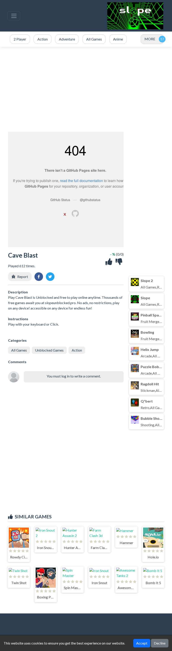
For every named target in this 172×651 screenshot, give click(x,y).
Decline (160, 643)
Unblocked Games (49, 350)
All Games (19, 350)
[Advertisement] (86, 89)
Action (77, 350)
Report (22, 276)
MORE (149, 39)
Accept (141, 643)
